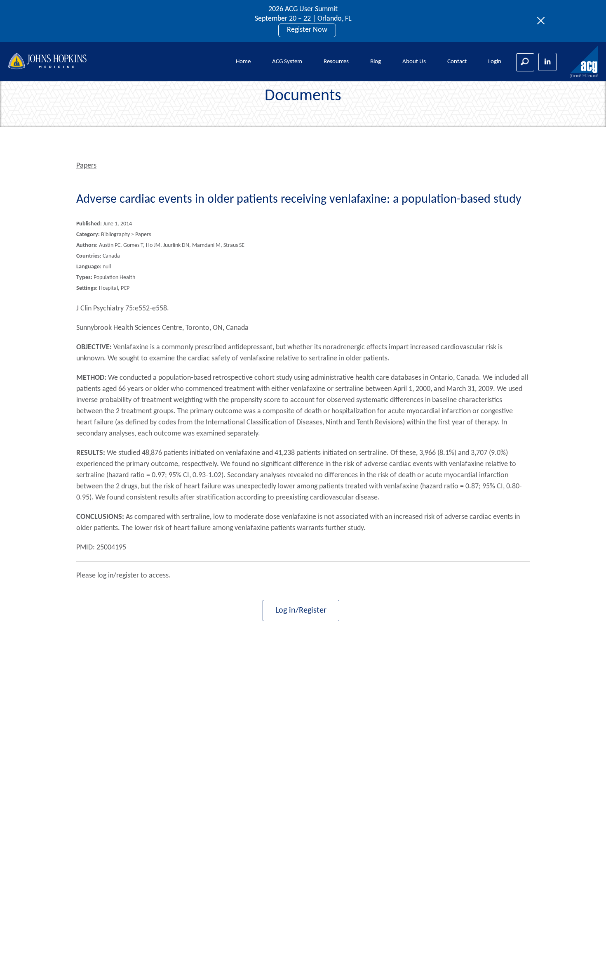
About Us (414, 62)
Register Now (307, 30)
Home (243, 62)
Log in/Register (300, 610)
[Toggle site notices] (543, 21)
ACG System (287, 62)
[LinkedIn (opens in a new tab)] (547, 62)
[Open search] (525, 62)
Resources (336, 62)
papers (86, 166)
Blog (375, 62)
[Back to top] (586, 956)
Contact (457, 62)
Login (494, 62)
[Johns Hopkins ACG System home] (584, 62)
